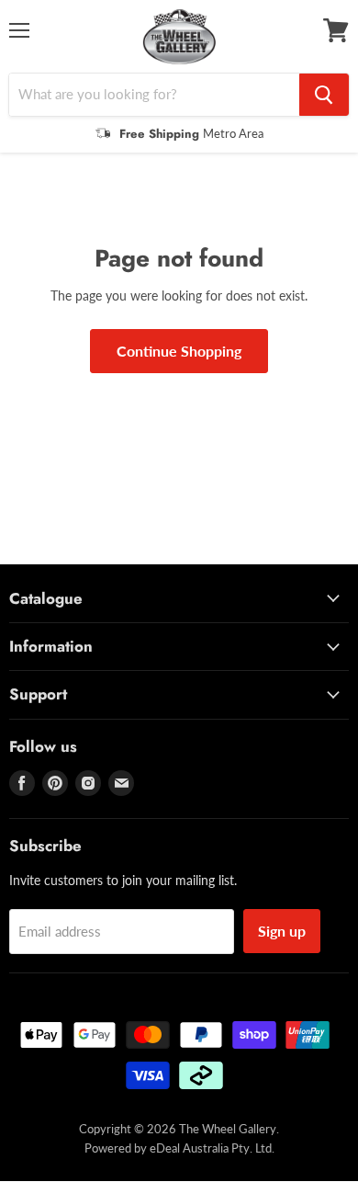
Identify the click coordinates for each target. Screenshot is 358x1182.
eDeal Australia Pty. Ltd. (212, 1148)
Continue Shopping (179, 350)
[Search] (324, 95)
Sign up (282, 930)
